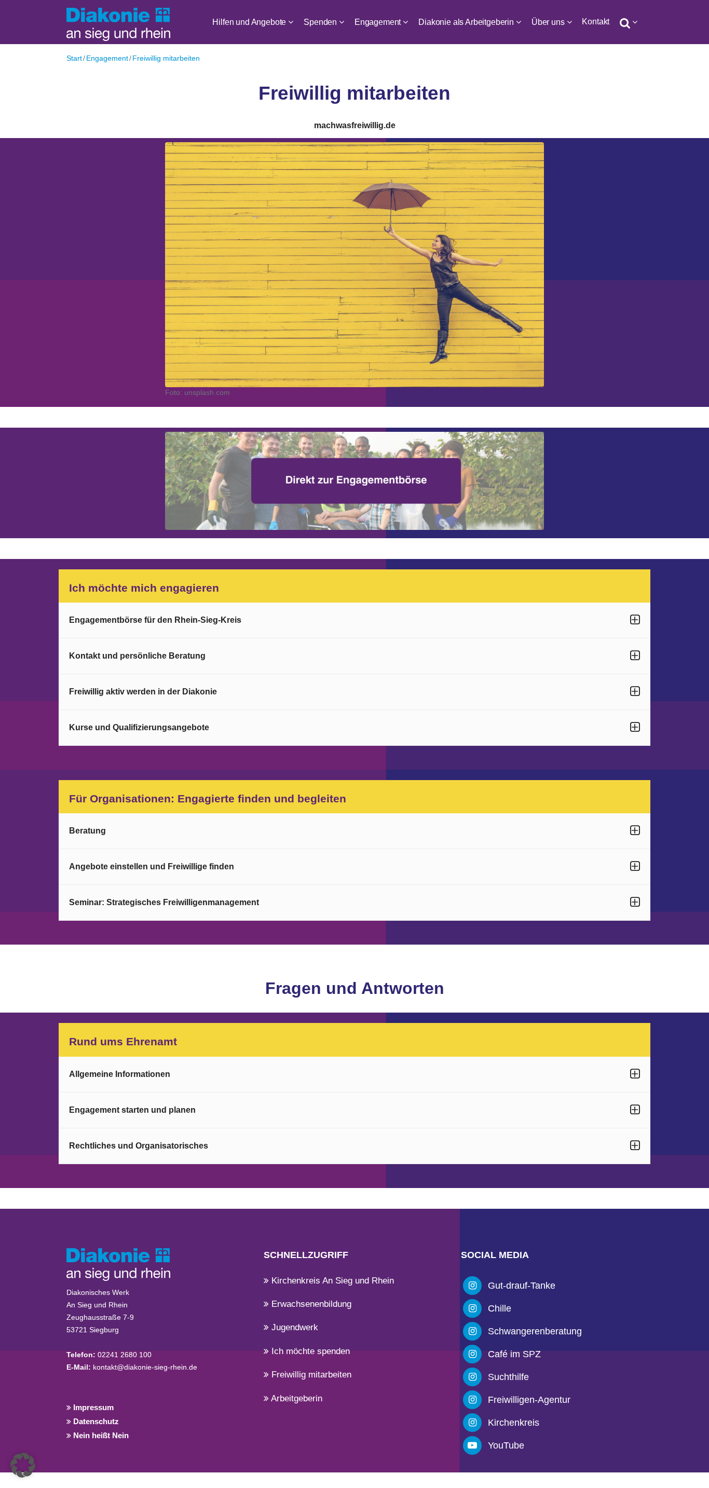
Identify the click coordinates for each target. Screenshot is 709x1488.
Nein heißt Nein (100, 1435)
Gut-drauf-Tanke (521, 1285)
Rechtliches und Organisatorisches (138, 1145)
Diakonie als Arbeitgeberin (466, 22)
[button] (23, 1465)
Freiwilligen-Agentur (529, 1399)
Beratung (87, 830)
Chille (499, 1308)
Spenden (320, 22)
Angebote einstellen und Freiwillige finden (151, 866)
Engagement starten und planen (132, 1109)
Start (74, 58)
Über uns (548, 22)
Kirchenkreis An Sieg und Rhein (331, 1281)
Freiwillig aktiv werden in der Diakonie (143, 691)
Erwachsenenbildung (310, 1304)
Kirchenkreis (513, 1422)
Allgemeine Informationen (119, 1074)
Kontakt (595, 21)
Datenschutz (95, 1421)
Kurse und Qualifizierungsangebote (139, 727)
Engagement (377, 22)
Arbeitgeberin (295, 1398)
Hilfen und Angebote (249, 22)
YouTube (506, 1445)
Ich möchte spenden (309, 1351)
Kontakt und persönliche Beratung (137, 655)
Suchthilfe (508, 1377)
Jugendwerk (293, 1327)
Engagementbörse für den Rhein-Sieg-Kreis (155, 620)
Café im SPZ (514, 1354)
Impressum (92, 1407)
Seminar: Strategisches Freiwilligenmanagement (164, 902)
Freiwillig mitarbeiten (166, 58)
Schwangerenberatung (535, 1331)
